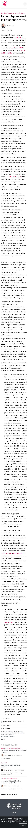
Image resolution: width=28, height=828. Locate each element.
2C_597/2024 (18, 38)
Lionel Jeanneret (8, 770)
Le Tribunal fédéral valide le (13, 751)
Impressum (14, 812)
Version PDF (6, 728)
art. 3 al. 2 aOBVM (17, 48)
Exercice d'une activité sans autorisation (10, 748)
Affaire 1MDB (4, 763)
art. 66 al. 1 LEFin (19, 553)
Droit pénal (3, 788)
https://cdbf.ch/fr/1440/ (8, 736)
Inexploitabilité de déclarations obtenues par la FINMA (11, 782)
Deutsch (4, 30)
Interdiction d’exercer (6, 774)
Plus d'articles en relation (9, 794)
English (10, 30)
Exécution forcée (18, 721)
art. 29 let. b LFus (15, 177)
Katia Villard (7, 786)
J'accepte (23, 825)
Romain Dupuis (7, 755)
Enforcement (7, 721)
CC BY (4, 739)
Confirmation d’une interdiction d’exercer (11, 766)
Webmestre (14, 815)
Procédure (19, 788)
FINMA (2, 723)
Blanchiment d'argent (6, 773)
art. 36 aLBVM (6, 553)
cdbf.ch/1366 (8, 622)
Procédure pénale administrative (9, 778)
